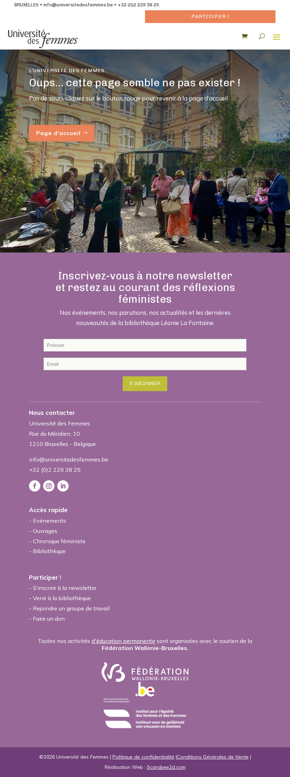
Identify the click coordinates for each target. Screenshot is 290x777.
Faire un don (49, 618)
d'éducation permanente (123, 640)
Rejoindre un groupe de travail (71, 608)
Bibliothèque (49, 551)
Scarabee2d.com (166, 767)
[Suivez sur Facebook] (34, 486)
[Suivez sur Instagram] (48, 486)
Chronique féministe (59, 541)
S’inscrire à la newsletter (65, 587)
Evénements (49, 520)
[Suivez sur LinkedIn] (63, 486)
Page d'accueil (58, 133)
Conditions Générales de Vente (213, 757)
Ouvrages (45, 530)
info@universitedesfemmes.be (78, 4)
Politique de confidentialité (143, 757)
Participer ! (210, 16)
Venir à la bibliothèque (62, 598)
